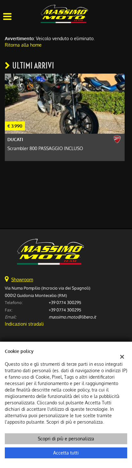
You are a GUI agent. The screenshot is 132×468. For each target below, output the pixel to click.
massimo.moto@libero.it (72, 317)
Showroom (22, 279)
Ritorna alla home (23, 45)
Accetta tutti (66, 452)
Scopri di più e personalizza (66, 438)
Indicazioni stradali (24, 324)
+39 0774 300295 (65, 302)
